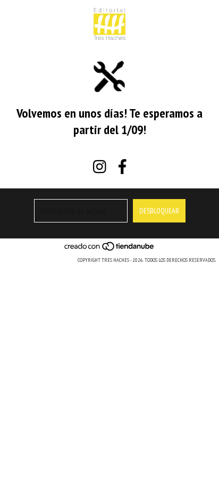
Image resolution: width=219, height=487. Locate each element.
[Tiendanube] (109, 249)
